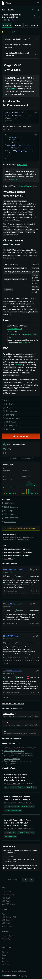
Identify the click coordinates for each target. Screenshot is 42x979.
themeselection (8, 639)
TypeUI (5, 722)
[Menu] (38, 3)
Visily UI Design (8, 713)
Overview (7, 25)
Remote (16, 32)
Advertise (5, 964)
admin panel (24, 539)
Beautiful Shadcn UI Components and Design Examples (18, 762)
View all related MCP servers (13, 703)
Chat (3, 914)
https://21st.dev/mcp (14, 329)
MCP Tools (6, 901)
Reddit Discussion (11, 518)
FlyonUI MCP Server (11, 636)
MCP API (11, 853)
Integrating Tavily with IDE (14, 750)
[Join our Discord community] (19, 976)
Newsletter (6, 961)
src (7, 400)
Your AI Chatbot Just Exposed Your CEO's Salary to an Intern (17, 798)
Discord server (32, 868)
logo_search (8, 558)
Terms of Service (8, 936)
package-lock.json (13, 418)
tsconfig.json (11, 429)
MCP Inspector (7, 926)
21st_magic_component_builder (16, 549)
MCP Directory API (9, 917)
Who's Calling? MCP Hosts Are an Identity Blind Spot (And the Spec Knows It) (15, 777)
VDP (3, 942)
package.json (11, 415)
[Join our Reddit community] (22, 976)
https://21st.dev (24, 343)
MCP (3, 9)
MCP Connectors (8, 895)
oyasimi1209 (7, 572)
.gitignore (10, 408)
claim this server (27, 537)
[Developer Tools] (34, 16)
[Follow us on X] (26, 976)
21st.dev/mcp (10, 89)
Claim (13, 20)
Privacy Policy (7, 939)
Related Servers (31, 25)
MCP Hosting (6, 923)
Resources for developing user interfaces (20, 748)
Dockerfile (10, 404)
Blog (3, 958)
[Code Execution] (38, 16)
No (31, 879)
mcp (4, 731)
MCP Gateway (7, 920)
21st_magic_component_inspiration (17, 552)
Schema (18, 25)
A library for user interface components (19, 753)
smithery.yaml (11, 425)
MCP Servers (6, 892)
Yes (25, 879)
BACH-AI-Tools (8, 673)
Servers (11, 9)
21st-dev (7, 20)
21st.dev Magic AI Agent (28, 186)
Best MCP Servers (8, 904)
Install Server (23, 436)
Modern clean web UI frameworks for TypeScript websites (18, 757)
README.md (11, 422)
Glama (4, 971)
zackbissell (7, 606)
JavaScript (7, 32)
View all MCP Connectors (11, 739)
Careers (4, 955)
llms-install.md (11, 411)
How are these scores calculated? (21, 458)
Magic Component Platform (13, 569)
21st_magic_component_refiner (16, 555)
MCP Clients (6, 898)
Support (5, 952)
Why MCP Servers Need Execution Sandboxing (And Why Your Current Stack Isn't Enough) (19, 822)
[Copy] (36, 112)
